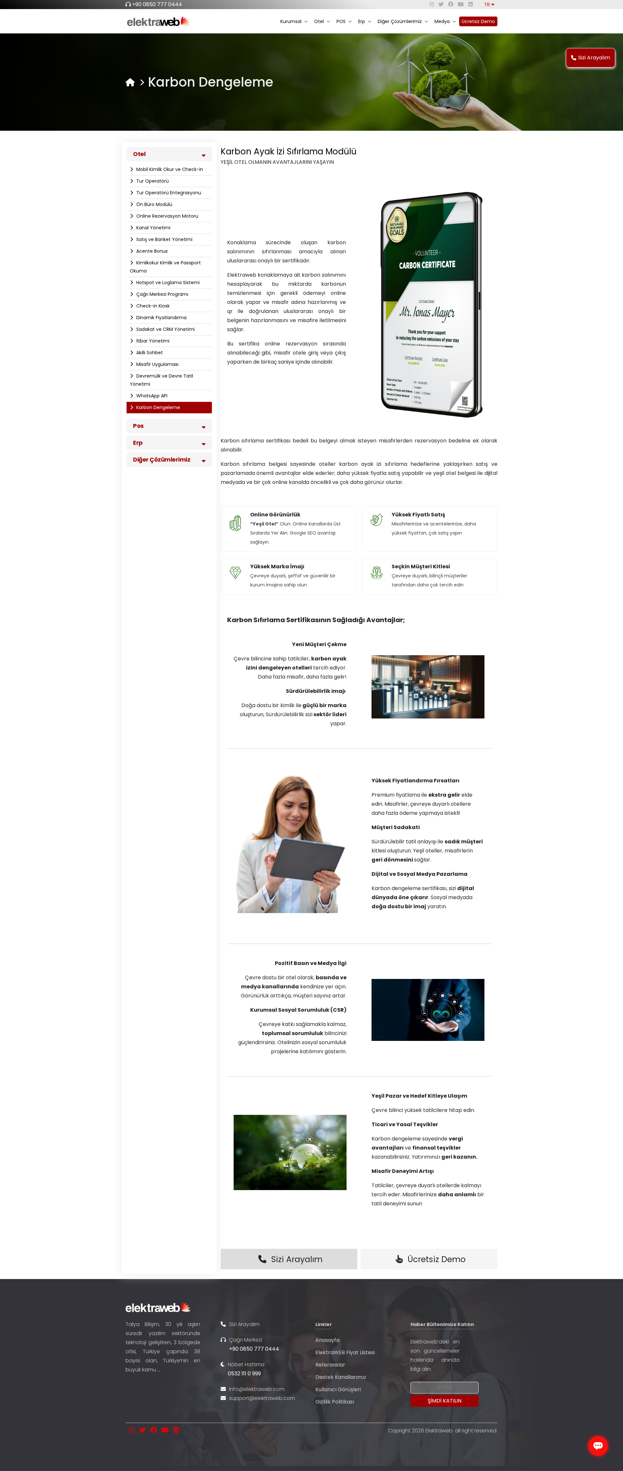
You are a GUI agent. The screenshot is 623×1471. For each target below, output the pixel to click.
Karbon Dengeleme (157, 407)
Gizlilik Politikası (334, 1401)
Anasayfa (327, 1340)
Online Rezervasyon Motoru (166, 216)
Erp (361, 21)
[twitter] (441, 4)
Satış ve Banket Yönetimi (163, 239)
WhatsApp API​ (151, 395)
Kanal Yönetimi (152, 227)
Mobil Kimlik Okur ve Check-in (169, 169)
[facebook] (450, 4)
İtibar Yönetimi (152, 341)
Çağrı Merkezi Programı (161, 294)
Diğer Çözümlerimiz (400, 21)
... (158, 1369)
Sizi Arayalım (594, 57)
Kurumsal (290, 21)
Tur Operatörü (152, 181)
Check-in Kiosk (152, 306)
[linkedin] (470, 4)
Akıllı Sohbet (149, 352)
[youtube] (461, 4)
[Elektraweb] (130, 82)
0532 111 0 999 (244, 1373)
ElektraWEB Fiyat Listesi (345, 1352)
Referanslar (330, 1365)
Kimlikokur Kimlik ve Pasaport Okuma (165, 266)
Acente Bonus (151, 251)
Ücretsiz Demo (478, 21)
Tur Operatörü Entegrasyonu (168, 192)
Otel (319, 21)
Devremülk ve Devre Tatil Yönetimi (161, 380)
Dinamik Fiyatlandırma (161, 317)
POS (341, 21)
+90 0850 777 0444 (157, 4)
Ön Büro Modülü (153, 204)
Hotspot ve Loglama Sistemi (167, 282)
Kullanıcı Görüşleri (338, 1389)
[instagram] (431, 4)
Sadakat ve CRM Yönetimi (165, 329)
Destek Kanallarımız (340, 1377)
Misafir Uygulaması (156, 364)
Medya (442, 21)
